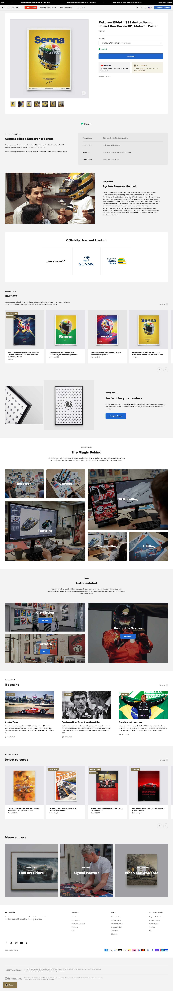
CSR (73, 931)
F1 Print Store (31, 7)
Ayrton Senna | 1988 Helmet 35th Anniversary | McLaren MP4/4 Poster (63, 354)
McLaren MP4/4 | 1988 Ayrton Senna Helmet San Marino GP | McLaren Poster (147, 354)
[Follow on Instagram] (16, 942)
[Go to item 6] (53, 104)
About (74, 917)
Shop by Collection (47, 8)
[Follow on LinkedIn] (26, 942)
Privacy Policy (116, 917)
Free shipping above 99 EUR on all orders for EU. (43, 2)
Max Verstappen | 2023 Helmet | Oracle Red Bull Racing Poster (106, 354)
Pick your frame (116, 416)
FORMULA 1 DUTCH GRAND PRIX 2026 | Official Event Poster (63, 809)
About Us (79, 8)
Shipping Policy (116, 927)
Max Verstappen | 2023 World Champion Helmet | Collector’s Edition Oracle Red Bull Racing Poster (23, 355)
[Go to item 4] (37, 104)
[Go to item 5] (45, 104)
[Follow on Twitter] (11, 942)
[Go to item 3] (29, 104)
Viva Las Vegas (11, 722)
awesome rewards (139, 70)
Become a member (163, 8)
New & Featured (66, 8)
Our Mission (76, 920)
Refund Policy (116, 920)
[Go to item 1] (13, 104)
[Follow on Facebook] (6, 942)
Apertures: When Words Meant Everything (81, 722)
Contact (152, 927)
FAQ (150, 931)
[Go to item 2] (21, 104)
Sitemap (114, 934)
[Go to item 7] (61, 104)
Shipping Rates (154, 920)
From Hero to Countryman (130, 722)
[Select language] (150, 8)
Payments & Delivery (156, 917)
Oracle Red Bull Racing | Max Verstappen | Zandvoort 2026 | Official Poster (24, 809)
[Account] (141, 7)
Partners (75, 927)
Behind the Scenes (78, 924)
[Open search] (137, 7)
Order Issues (153, 924)
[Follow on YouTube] (21, 942)
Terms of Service (117, 924)
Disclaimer (115, 931)
